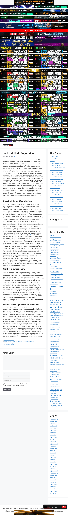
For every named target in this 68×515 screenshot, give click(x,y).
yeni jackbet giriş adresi (55, 406)
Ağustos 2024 (54, 444)
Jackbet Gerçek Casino (56, 163)
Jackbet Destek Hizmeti (56, 170)
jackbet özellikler (53, 393)
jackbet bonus (53, 269)
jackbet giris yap (7, 341)
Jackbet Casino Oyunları (55, 282)
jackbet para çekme (57, 355)
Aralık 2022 (53, 489)
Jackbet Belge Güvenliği (56, 201)
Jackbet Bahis (55, 258)
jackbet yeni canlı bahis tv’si (55, 387)
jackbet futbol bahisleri (55, 296)
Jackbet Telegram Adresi (57, 183)
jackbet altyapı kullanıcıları (54, 254)
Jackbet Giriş (53, 158)
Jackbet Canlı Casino (55, 277)
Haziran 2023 (54, 475)
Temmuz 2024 (54, 446)
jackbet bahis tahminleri (54, 266)
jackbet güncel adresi (56, 315)
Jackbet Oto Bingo (55, 165)
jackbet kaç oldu (55, 336)
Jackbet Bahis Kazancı (56, 174)
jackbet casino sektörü (54, 284)
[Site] (17, 51)
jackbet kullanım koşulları (54, 341)
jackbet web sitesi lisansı (54, 382)
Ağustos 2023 (54, 471)
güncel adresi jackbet (55, 245)
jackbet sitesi (54, 362)
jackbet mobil (54, 344)
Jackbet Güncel (55, 312)
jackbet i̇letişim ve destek (54, 329)
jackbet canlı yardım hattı (54, 280)
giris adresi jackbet (55, 242)
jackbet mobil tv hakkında (54, 346)
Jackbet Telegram (55, 373)
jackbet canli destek (56, 274)
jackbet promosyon (55, 357)
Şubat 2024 (53, 457)
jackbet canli (54, 272)
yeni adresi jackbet (56, 405)
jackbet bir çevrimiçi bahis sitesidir (56, 268)
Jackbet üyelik (55, 395)
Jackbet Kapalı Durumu (56, 210)
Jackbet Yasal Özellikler (56, 192)
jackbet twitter (56, 379)
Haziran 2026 (54, 421)
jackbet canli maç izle (55, 275)
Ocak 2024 (53, 459)
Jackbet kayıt (60, 334)
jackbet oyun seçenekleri (54, 351)
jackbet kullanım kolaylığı (54, 339)
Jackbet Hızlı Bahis (55, 188)
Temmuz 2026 (54, 419)
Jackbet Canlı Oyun (55, 194)
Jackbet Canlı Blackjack (56, 197)
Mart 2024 (53, 455)
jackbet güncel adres (56, 314)
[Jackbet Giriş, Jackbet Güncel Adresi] (8, 145)
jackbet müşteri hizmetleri (57, 349)
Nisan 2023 (53, 480)
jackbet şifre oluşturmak (54, 397)
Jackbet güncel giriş (54, 317)
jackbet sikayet (53, 360)
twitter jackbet (59, 403)
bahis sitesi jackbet (55, 237)
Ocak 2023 (53, 486)
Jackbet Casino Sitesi (56, 287)
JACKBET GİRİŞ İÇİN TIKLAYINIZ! (34, 30)
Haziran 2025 (53, 426)
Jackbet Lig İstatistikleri (56, 199)
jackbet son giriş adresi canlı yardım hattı (57, 364)
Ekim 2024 (53, 439)
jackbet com (54, 293)
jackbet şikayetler (54, 399)
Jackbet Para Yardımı (56, 176)
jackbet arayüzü (53, 256)
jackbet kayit (53, 334)
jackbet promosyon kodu (56, 358)
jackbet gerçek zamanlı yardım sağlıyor (57, 298)
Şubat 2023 (53, 484)
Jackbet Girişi (55, 310)
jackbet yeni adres (55, 386)
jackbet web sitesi (54, 381)
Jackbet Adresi (54, 156)
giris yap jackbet (60, 244)
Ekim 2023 (53, 466)
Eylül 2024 (53, 441)
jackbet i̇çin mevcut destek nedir (55, 332)
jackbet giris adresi (56, 300)
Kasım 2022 (53, 491)
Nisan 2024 (53, 453)
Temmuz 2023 (54, 473)
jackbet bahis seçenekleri (54, 260)
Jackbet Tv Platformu (56, 172)
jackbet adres (54, 250)
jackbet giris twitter (56, 302)
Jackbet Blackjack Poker (56, 190)
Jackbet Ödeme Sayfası (56, 179)
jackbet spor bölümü (53, 371)
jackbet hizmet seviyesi (54, 324)
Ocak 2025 (53, 432)
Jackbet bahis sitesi (55, 263)
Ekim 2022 (53, 493)
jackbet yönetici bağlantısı (54, 391)
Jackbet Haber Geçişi (9, 343)
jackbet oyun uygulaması (28, 341)
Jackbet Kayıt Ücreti (55, 181)
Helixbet (31, 235)
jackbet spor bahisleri (55, 369)
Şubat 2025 (53, 430)
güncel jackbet (54, 247)
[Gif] (34, 70)
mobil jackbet (52, 403)
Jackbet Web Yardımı (56, 185)
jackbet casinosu (53, 291)
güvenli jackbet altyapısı (54, 249)
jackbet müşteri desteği (54, 348)
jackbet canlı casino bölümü (56, 279)
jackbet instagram (55, 327)
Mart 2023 (53, 482)
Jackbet (52, 161)
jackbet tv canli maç (54, 374)
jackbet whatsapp (55, 384)
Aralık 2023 (53, 462)
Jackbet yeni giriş (56, 390)
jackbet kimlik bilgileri (55, 338)
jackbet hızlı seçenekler (17, 341)
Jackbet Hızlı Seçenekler (56, 206)
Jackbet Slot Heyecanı (9, 344)
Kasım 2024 (53, 437)
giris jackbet (53, 244)
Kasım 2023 (53, 464)
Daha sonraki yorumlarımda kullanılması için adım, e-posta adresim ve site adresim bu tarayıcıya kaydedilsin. (22, 384)
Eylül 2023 (53, 468)
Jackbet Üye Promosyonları (57, 167)
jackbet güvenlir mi (55, 319)
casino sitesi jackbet (55, 240)
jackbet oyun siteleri (53, 353)
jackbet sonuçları (53, 367)
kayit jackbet (55, 401)
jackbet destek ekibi (53, 295)
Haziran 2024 (54, 448)
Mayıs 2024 (53, 450)
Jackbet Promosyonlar (9, 340)
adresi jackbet (54, 235)
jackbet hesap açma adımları (55, 322)
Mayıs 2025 (53, 428)
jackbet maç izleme (55, 343)
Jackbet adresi (54, 252)
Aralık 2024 (53, 435)
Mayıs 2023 (53, 477)
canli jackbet (54, 239)
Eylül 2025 (53, 423)
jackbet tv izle (55, 376)
